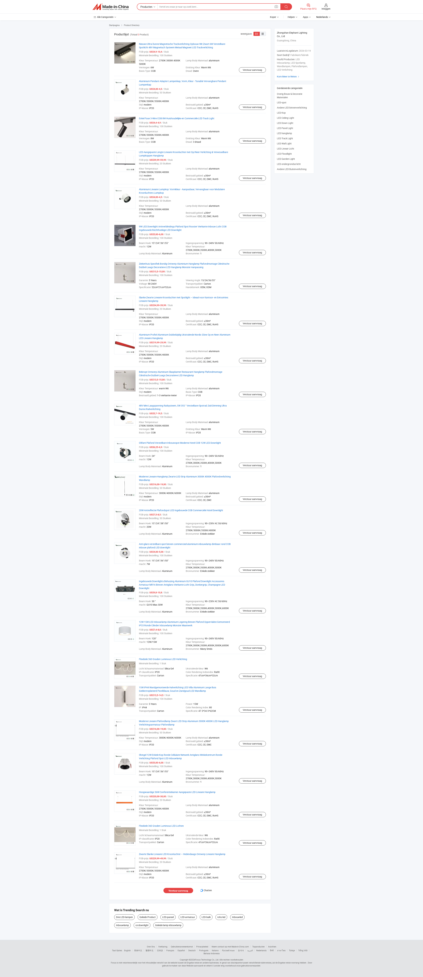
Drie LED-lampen (124, 917)
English (127, 950)
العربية (250, 950)
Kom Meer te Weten (288, 76)
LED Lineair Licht (285, 148)
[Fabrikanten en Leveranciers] (111, 6)
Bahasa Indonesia (212, 953)
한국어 (241, 950)
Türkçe (292, 950)
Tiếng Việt (303, 950)
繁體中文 (150, 950)
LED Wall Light (284, 143)
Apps (305, 17)
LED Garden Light (286, 158)
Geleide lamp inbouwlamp (168, 925)
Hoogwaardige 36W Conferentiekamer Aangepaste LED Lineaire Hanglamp (177, 792)
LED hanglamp (284, 133)
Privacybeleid (202, 946)
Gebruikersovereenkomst (182, 946)
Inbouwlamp (122, 925)
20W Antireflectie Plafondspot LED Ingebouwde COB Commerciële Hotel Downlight (181, 510)
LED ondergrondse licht (289, 164)
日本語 (160, 950)
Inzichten (272, 946)
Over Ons (151, 946)
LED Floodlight (284, 153)
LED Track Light (285, 138)
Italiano (215, 950)
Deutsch (192, 950)
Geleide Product (147, 917)
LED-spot (281, 102)
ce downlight (142, 925)
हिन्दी (272, 950)
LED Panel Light (285, 128)
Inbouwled (237, 917)
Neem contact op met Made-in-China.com (230, 946)
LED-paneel (168, 917)
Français (170, 950)
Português (203, 950)
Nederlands (261, 950)
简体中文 (138, 950)
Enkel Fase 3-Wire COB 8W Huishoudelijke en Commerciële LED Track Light (176, 118)
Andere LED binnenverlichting (292, 107)
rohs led (221, 917)
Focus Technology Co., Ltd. (207, 959)
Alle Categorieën (105, 17)
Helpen (291, 17)
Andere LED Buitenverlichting (292, 169)
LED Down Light (285, 123)
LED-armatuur (187, 917)
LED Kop (281, 112)
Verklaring (162, 946)
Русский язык (228, 950)
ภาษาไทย (281, 950)
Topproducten (258, 946)
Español (181, 950)
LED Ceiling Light (285, 117)
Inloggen (326, 8)
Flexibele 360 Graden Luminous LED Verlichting (163, 659)
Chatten (208, 890)
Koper (273, 17)
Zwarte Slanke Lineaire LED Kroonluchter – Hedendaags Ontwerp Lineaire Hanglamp (182, 854)
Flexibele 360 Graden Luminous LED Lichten (161, 825)
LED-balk (206, 917)
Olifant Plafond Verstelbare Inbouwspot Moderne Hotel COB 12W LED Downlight (180, 442)
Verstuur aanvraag (252, 69)
